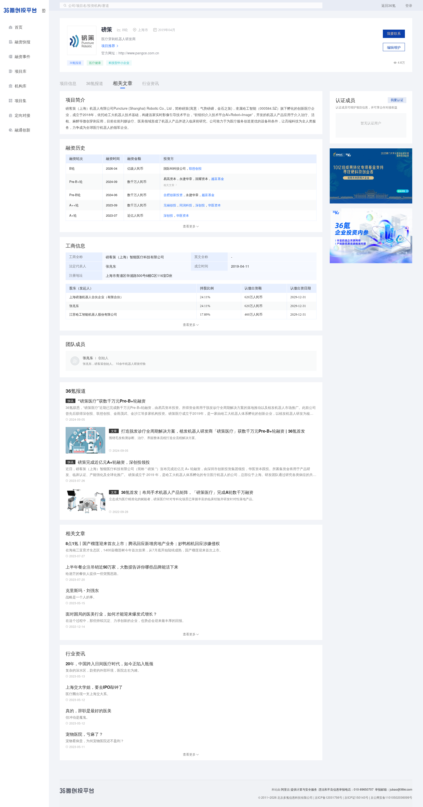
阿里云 (286, 789)
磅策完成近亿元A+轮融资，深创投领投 (114, 462)
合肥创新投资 (173, 194)
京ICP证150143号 (356, 797)
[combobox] (191, 5)
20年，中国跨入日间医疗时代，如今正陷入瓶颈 (109, 663)
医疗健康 (95, 63)
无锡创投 (170, 205)
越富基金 (217, 178)
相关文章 (169, 185)
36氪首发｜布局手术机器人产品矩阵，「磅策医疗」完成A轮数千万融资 (187, 492)
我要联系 (394, 34)
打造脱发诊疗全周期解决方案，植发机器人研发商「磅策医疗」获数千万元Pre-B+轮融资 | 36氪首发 (213, 431)
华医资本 (214, 205)
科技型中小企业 (119, 63)
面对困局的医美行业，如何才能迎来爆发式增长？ (111, 614)
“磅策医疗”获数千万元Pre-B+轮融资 (112, 401)
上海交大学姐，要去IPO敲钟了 (94, 687)
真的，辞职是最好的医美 (88, 710)
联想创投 (195, 168)
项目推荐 (108, 45)
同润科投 (185, 205)
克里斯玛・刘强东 (82, 590)
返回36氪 (388, 5)
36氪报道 (75, 63)
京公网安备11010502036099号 (391, 797)
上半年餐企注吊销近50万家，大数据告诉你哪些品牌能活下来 (122, 567)
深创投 (200, 205)
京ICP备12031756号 (328, 797)
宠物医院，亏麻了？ (84, 734)
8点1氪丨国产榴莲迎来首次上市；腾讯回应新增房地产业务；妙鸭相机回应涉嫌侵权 (143, 543)
